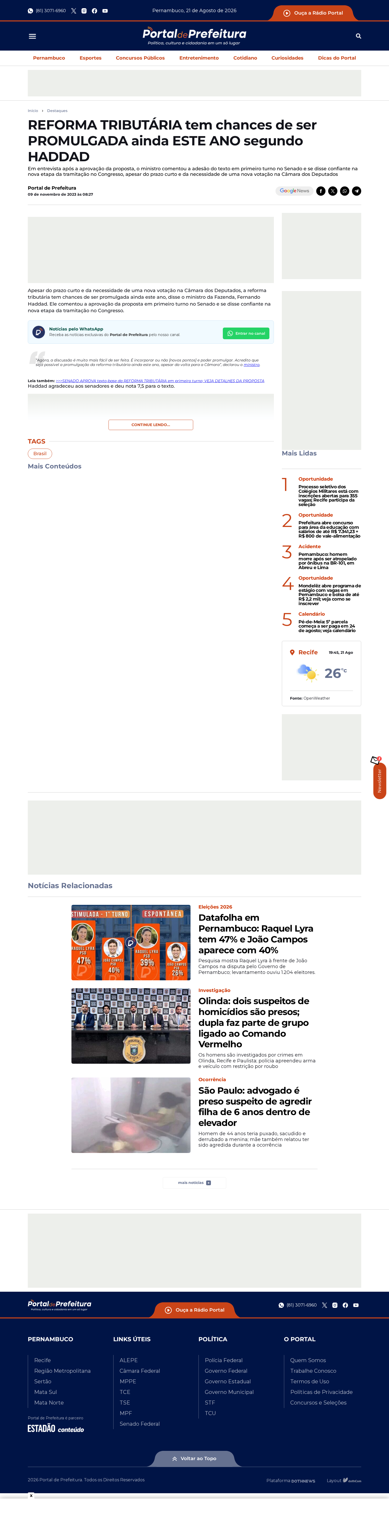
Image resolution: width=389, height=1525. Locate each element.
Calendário (311, 614)
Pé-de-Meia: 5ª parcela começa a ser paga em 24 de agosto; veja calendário (326, 626)
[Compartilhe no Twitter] (332, 191)
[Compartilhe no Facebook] (320, 191)
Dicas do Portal (337, 58)
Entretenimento (199, 58)
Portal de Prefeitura (52, 188)
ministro (252, 364)
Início (33, 111)
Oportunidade (315, 479)
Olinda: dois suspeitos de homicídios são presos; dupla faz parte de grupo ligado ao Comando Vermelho (253, 1023)
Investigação (214, 990)
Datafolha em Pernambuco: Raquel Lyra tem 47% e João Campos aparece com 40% (255, 933)
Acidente (309, 546)
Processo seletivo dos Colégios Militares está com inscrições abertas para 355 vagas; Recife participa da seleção (328, 496)
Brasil (40, 454)
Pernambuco (49, 58)
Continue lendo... (151, 424)
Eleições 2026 (215, 907)
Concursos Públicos (140, 58)
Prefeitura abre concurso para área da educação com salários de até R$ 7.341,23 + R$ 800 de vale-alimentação (329, 529)
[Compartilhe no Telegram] (356, 191)
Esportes (91, 58)
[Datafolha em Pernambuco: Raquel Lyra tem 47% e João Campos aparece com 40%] (131, 942)
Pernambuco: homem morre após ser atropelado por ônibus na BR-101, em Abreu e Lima (327, 561)
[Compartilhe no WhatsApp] (344, 191)
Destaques (57, 111)
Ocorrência (212, 1079)
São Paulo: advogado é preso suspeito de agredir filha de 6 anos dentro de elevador (255, 1106)
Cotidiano (245, 58)
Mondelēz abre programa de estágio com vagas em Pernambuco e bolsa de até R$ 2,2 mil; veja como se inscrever (329, 595)
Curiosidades (288, 58)
